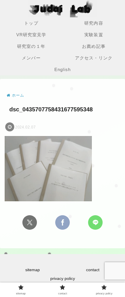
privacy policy (62, 278)
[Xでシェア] (29, 222)
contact (92, 269)
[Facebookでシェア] (62, 222)
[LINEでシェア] (95, 222)
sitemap (32, 269)
